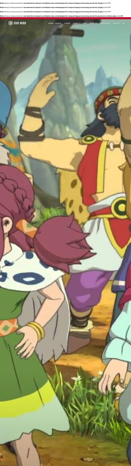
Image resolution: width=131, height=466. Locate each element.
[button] (123, 23)
